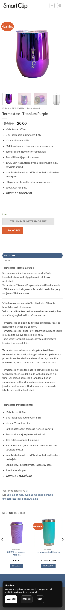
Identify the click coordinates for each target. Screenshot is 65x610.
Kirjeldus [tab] (9, 255)
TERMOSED (18, 108)
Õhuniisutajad (30, 580)
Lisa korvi (13, 230)
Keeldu (26, 599)
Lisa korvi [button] (48, 566)
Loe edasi (16, 566)
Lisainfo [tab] (8, 260)
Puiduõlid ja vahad (12, 580)
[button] (52, 5)
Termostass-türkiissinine (48, 552)
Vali (40, 599)
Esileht (5, 108)
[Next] (57, 54)
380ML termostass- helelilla (16, 553)
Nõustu (11, 599)
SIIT (28, 490)
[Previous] (7, 54)
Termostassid (33, 108)
